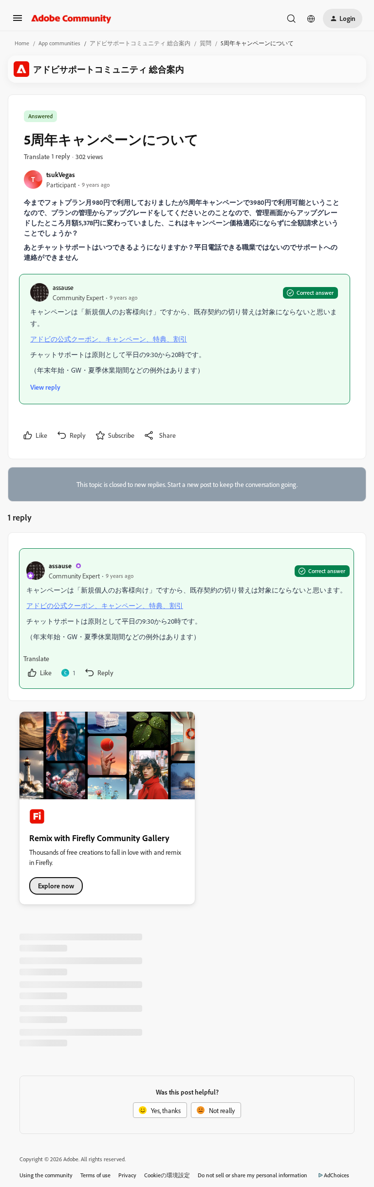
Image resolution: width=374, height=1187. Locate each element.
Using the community (46, 1175)
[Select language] (311, 18)
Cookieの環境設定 (167, 1175)
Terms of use (95, 1175)
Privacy (127, 1175)
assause (63, 287)
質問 (205, 43)
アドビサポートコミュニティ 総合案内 (140, 43)
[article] (186, 618)
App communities (59, 43)
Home (22, 43)
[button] (17, 21)
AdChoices (336, 1175)
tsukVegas (60, 174)
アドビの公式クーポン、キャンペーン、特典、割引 (108, 339)
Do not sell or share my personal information (252, 1175)
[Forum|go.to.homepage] (71, 18)
